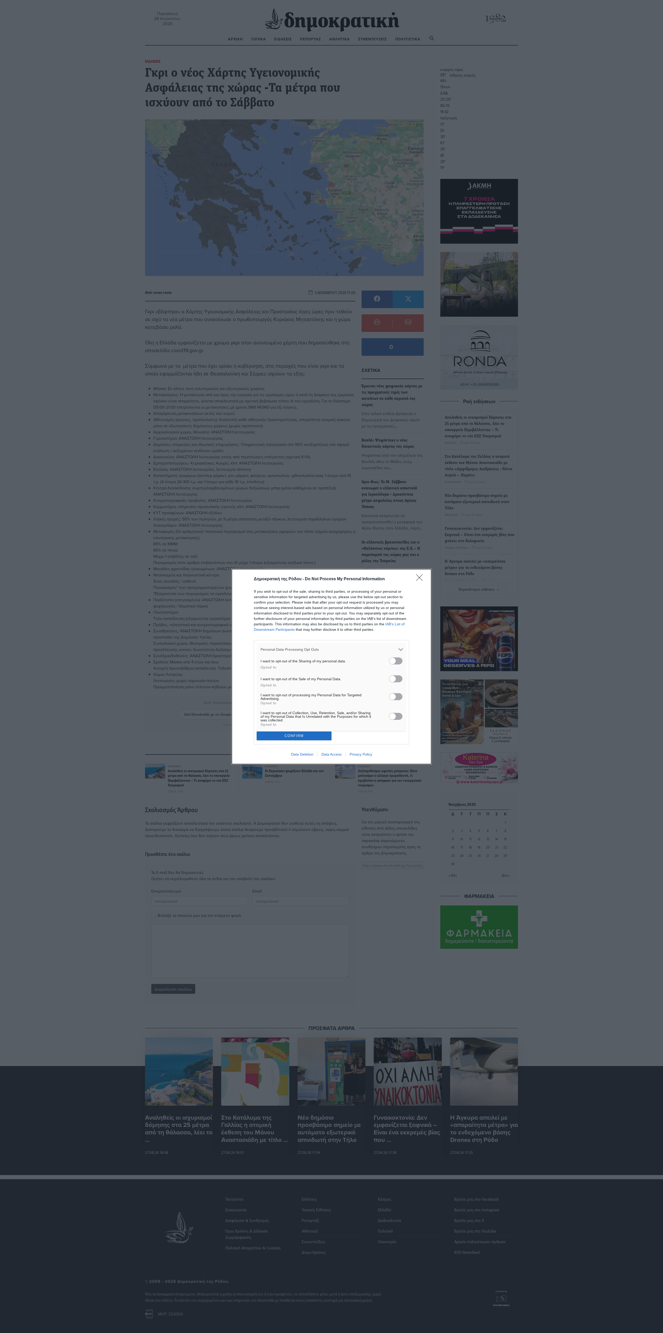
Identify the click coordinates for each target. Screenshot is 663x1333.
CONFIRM (294, 736)
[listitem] (331, 649)
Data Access (331, 754)
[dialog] (331, 666)
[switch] (395, 660)
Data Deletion (302, 754)
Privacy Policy (361, 754)
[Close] (421, 579)
